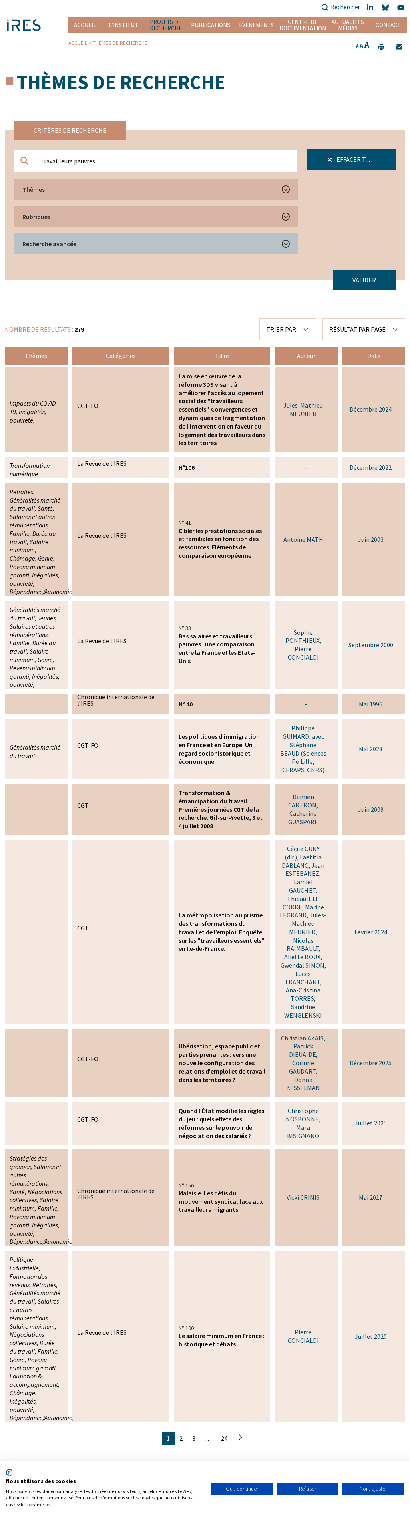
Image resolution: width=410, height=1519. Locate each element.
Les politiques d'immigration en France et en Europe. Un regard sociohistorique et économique (219, 748)
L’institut (123, 25)
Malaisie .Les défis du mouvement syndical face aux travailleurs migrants (221, 1201)
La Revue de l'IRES (102, 463)
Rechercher (345, 7)
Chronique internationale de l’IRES (116, 700)
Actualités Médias (348, 25)
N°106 (187, 467)
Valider (364, 280)
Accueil (85, 25)
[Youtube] (402, 7)
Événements (256, 25)
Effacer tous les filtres (365, 159)
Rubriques (36, 217)
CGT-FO (87, 406)
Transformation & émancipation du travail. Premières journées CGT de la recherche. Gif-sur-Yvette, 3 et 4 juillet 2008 (221, 809)
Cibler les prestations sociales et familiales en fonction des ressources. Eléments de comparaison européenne (220, 543)
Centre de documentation (302, 25)
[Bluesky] (386, 7)
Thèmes (33, 189)
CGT (83, 805)
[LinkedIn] (371, 7)
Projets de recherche (166, 25)
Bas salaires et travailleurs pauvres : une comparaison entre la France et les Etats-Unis (217, 648)
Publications (210, 25)
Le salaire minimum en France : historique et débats (222, 1340)
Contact (388, 25)
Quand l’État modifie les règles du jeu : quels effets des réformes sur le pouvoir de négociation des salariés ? (221, 1123)
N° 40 (186, 704)
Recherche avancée (49, 244)
